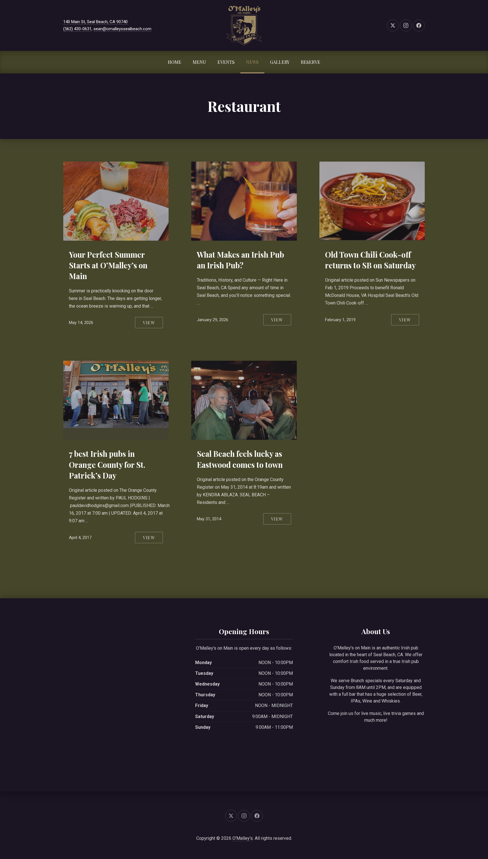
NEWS (252, 62)
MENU (199, 62)
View (149, 322)
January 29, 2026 (212, 319)
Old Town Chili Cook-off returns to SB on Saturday (370, 259)
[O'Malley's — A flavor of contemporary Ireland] (244, 25)
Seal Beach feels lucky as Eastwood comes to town (240, 459)
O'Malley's (242, 838)
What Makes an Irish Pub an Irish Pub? (240, 259)
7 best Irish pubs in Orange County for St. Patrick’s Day (107, 464)
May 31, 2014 (209, 518)
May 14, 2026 (81, 322)
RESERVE (310, 62)
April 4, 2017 (80, 537)
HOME (174, 62)
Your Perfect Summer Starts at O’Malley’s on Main (108, 265)
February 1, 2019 (340, 319)
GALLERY (279, 62)
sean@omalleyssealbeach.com (122, 28)
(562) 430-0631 (77, 28)
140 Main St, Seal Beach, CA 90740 (95, 21)
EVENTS (226, 62)
